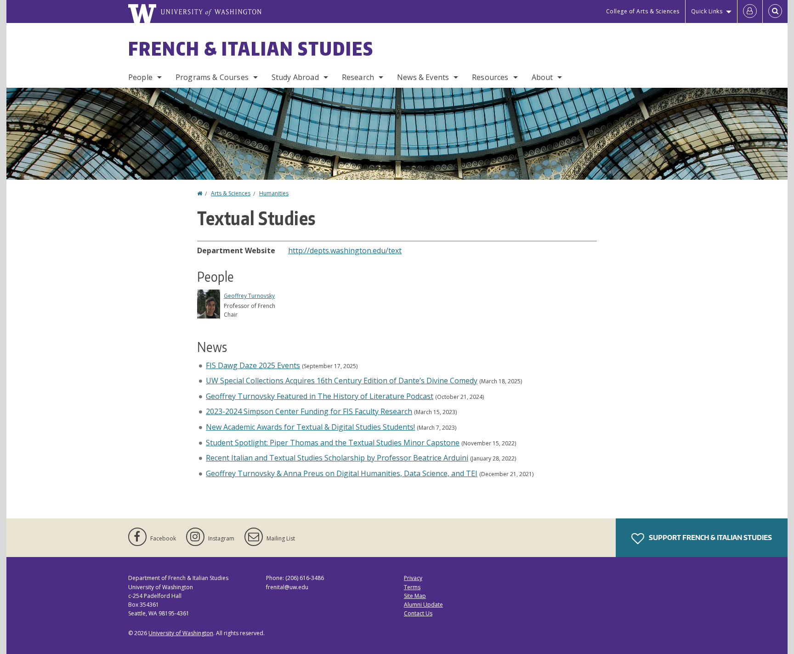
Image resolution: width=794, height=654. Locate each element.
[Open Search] (775, 11)
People (140, 77)
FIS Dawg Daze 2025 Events (253, 365)
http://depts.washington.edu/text (345, 250)
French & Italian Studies (251, 49)
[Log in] (749, 11)
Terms (412, 587)
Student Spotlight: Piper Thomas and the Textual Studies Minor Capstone (332, 443)
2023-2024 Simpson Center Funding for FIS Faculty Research (309, 411)
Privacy (413, 578)
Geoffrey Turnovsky (249, 296)
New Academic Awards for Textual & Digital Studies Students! (310, 427)
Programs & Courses (212, 77)
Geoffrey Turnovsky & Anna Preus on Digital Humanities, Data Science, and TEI (341, 473)
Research (358, 77)
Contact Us (418, 613)
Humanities (274, 193)
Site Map (415, 596)
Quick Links (707, 11)
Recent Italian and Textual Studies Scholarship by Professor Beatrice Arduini (337, 458)
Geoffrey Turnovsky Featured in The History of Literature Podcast (319, 396)
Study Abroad (295, 77)
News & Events (423, 77)
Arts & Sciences (230, 193)
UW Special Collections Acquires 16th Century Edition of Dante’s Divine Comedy (341, 380)
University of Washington (180, 633)
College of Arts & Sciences (643, 11)
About (542, 77)
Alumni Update (423, 605)
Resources (490, 77)
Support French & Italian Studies (709, 537)
